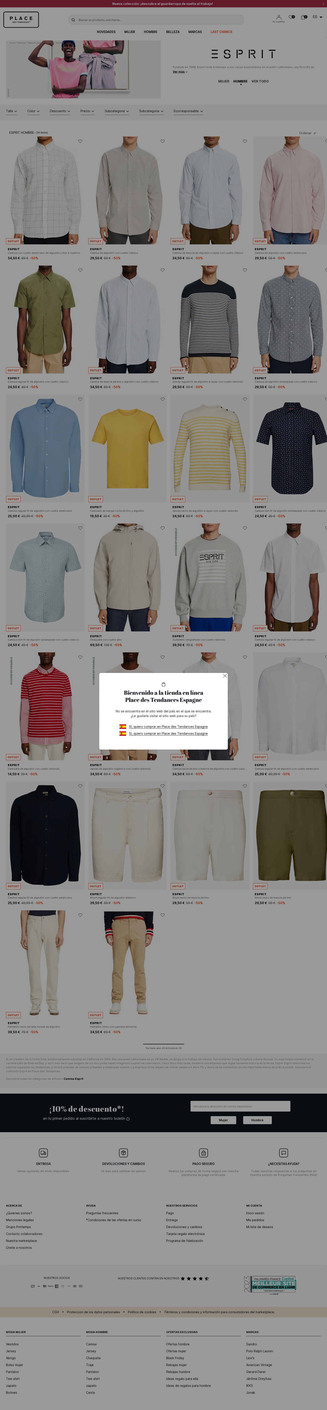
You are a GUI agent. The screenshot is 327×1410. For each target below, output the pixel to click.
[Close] (224, 675)
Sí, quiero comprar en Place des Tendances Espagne (168, 726)
